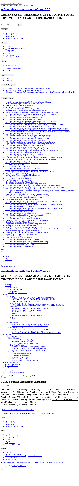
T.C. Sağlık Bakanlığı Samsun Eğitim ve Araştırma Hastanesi (24, 154)
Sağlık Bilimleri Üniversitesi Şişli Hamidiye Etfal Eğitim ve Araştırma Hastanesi (29, 144)
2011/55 (14, 320)
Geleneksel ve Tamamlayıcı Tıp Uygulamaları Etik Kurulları (23, 90)
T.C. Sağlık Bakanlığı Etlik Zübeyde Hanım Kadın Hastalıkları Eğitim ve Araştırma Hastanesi (34, 124)
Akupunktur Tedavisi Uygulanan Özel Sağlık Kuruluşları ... (30, 324)
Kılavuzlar (8, 52)
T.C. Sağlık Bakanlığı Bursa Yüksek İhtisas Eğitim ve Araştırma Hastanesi (28, 213)
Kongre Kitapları (10, 67)
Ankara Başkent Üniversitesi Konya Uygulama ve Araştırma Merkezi (26, 243)
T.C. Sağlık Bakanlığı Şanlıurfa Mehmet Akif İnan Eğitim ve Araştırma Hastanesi (30, 142)
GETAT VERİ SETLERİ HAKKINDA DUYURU (28, 331)
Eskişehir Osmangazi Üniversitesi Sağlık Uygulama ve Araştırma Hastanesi (28, 102)
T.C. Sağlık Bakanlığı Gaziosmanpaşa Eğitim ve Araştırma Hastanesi (26, 140)
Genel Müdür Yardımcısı (13, 35)
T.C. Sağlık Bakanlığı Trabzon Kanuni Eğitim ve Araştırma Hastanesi (26, 170)
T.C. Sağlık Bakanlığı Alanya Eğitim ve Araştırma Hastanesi (23, 197)
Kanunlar (8, 46)
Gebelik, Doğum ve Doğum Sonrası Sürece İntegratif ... (29, 350)
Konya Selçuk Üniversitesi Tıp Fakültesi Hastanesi (21, 182)
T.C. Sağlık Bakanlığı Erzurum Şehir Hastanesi (19, 244)
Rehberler (8, 452)
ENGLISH (8, 80)
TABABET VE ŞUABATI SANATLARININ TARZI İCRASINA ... (33, 298)
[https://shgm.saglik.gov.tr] (9, 266)
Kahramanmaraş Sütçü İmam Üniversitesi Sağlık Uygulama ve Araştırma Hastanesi (30, 171)
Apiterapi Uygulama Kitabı (20, 355)
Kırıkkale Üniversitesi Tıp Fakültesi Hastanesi (19, 222)
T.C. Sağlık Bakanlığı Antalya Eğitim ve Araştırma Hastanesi (24, 116)
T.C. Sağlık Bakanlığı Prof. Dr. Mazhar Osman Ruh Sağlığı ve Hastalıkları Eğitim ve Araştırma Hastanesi (37, 131)
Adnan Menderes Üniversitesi (14, 164)
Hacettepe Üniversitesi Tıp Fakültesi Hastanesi (19, 173)
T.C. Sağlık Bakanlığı (19, 466)
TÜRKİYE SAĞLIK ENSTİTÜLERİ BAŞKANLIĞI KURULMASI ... (34, 300)
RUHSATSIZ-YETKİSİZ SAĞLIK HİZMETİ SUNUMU (30, 329)
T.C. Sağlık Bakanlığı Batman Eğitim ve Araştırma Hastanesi (24, 145)
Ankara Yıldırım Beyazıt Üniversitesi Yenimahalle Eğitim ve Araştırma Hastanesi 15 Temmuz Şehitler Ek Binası (39, 229)
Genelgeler (8, 53)
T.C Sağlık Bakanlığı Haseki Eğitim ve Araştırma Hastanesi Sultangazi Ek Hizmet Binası (32, 185)
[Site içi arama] (5, 261)
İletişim (3, 249)
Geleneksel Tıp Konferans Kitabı (22, 341)
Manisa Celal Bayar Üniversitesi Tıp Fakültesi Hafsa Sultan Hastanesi (26, 220)
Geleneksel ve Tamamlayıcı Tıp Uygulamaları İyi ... (28, 315)
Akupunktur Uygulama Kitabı (21, 353)
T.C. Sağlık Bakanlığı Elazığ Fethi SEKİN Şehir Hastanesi (23, 133)
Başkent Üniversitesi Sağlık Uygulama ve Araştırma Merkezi (24, 234)
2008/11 (14, 319)
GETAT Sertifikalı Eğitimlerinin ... (15, 372)
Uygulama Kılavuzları (12, 65)
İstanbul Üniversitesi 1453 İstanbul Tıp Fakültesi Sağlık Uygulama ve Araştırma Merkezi (32, 112)
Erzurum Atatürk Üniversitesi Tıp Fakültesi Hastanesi (21, 199)
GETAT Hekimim (11, 457)
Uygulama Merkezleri (7, 98)
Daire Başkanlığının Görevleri (14, 38)
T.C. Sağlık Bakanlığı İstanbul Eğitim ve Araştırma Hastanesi (24, 215)
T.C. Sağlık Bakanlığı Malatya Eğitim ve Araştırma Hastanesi (24, 218)
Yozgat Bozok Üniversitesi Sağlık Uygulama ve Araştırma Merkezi (25, 224)
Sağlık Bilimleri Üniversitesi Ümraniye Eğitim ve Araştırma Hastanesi (26, 194)
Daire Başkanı (9, 36)
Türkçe (7, 256)
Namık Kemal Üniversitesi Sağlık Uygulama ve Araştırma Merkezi (25, 184)
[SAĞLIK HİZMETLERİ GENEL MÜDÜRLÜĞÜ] (17, 5)
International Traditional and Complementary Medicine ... (29, 348)
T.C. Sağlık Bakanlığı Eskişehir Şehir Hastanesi (20, 161)
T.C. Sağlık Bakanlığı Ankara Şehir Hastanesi (19, 210)
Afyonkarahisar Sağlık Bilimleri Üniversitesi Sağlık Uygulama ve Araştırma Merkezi (31, 156)
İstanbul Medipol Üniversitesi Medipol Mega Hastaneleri (22, 175)
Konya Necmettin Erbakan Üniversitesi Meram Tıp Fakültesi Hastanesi (27, 232)
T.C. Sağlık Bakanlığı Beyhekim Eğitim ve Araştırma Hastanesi (24, 168)
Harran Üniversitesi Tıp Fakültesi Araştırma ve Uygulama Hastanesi (26, 110)
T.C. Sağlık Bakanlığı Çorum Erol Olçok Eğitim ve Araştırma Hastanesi (27, 138)
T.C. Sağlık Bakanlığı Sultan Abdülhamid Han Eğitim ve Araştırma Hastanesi (29, 137)
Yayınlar (4, 61)
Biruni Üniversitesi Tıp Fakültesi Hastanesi (18, 237)
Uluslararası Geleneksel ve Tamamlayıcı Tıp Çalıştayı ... (29, 347)
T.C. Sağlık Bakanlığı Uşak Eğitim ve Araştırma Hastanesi (23, 217)
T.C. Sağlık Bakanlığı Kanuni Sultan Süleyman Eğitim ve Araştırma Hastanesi (29, 149)
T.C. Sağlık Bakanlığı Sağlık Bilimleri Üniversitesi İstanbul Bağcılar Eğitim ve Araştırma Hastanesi (35, 187)
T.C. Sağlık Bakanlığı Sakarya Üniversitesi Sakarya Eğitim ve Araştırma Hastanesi (30, 114)
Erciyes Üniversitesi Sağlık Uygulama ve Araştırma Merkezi (23, 109)
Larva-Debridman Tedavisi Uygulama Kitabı (26, 360)
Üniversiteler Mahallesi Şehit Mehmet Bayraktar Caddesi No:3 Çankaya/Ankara (26, 462)
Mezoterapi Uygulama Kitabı (21, 359)
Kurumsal (4, 29)
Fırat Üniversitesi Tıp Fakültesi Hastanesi (18, 180)
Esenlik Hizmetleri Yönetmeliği (21, 312)
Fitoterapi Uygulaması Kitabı (21, 357)
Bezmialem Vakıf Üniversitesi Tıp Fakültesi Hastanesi (21, 177)
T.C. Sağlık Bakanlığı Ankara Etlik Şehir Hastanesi (21, 203)
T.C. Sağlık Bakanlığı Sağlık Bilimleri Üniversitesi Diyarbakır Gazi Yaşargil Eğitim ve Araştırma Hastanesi (38, 128)
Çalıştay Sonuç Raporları (13, 68)
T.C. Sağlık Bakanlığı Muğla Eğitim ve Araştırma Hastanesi (23, 152)
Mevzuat (4, 43)
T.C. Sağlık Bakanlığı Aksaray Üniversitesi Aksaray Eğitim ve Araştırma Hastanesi (30, 123)
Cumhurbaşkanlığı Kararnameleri (15, 48)
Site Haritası (8, 260)
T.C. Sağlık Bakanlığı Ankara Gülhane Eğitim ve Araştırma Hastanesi (26, 163)
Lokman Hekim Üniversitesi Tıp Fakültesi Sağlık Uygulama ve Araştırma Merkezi (30, 159)
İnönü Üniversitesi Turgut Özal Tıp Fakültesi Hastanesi (22, 231)
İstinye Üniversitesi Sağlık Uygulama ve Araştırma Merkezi (23, 227)
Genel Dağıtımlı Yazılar (12, 57)
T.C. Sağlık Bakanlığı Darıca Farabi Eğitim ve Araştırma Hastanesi (25, 189)
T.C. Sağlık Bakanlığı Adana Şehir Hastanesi (19, 211)
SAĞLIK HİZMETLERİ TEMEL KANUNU (26, 301)
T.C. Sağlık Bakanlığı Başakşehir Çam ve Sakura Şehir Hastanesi (25, 147)
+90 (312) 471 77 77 (59, 462)
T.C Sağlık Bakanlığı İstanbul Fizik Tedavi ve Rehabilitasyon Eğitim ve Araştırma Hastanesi (33, 157)
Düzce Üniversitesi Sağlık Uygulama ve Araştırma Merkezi (23, 104)
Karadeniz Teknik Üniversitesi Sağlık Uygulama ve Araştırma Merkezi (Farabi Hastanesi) (32, 151)
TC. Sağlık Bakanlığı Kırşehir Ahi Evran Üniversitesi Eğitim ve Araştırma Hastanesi (31, 126)
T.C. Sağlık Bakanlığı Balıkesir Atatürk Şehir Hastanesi (22, 239)
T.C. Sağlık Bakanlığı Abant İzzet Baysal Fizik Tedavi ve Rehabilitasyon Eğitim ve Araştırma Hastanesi (37, 130)
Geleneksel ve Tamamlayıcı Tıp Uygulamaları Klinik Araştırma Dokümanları (28, 88)
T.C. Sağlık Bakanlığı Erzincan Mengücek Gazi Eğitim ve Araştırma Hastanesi (29, 196)
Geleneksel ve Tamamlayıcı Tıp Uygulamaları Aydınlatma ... (23, 456)
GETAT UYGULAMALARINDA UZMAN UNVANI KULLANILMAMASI (36, 333)
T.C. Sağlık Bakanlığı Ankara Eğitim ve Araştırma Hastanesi (23, 119)
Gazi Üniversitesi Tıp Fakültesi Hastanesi (18, 178)
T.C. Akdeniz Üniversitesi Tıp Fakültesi (17, 166)
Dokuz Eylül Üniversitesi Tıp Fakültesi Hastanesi (20, 225)
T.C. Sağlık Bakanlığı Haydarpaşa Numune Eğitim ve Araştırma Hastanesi (28, 135)
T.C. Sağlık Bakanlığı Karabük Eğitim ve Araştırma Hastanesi (24, 117)
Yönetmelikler (9, 50)
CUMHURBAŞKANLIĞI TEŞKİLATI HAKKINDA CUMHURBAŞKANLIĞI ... (38, 305)
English (3, 253)
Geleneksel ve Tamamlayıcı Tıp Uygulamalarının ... (28, 310)
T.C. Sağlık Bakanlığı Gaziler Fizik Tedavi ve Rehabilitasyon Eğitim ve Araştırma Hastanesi (33, 204)
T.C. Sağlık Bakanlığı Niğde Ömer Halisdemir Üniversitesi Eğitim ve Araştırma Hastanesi (32, 121)
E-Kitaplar (8, 70)
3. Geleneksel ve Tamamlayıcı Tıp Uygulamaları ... (27, 343)
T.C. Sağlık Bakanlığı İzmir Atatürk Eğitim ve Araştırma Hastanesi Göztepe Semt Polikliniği (33, 208)
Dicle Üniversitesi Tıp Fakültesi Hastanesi (18, 107)
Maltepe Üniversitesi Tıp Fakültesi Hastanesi (19, 105)
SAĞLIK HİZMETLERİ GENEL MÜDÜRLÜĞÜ (25, 9)
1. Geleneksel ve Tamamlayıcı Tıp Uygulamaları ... (27, 340)
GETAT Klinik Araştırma (8, 85)
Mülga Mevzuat (10, 55)
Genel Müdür (9, 33)
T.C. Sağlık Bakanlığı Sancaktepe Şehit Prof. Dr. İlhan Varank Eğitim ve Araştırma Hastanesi (33, 201)
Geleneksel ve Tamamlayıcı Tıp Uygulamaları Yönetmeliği (30, 308)
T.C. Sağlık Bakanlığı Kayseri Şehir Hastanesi (19, 206)
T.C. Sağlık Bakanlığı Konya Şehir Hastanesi (19, 246)
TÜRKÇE (8, 78)
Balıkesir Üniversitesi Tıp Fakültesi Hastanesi (19, 236)
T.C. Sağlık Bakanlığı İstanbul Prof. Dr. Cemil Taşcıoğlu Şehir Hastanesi (27, 241)
